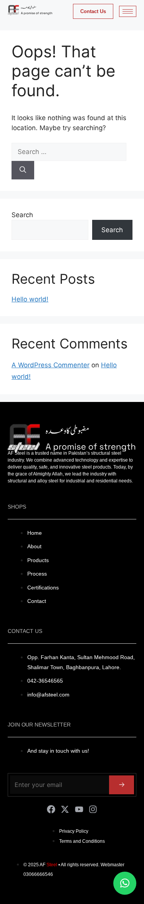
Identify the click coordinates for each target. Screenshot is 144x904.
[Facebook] (51, 809)
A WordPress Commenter (50, 365)
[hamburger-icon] (127, 11)
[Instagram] (93, 809)
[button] (124, 883)
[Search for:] (69, 152)
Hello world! (30, 299)
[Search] (23, 170)
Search (22, 215)
